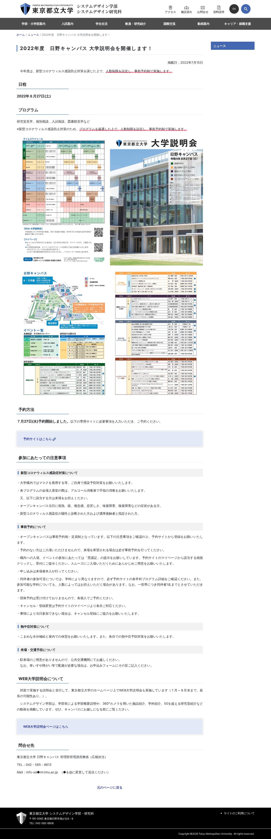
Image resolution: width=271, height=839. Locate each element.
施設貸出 (186, 11)
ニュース (219, 46)
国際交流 (169, 24)
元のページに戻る (109, 787)
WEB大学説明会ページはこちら (45, 726)
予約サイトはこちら (37, 439)
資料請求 (218, 11)
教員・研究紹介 (135, 24)
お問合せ (202, 11)
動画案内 (203, 24)
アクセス (170, 11)
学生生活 (102, 24)
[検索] (246, 9)
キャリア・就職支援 (237, 24)
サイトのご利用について (239, 813)
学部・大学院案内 (33, 24)
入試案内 (67, 24)
